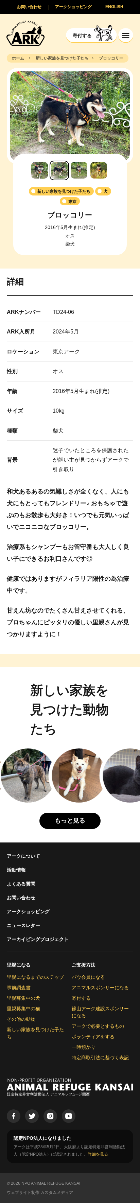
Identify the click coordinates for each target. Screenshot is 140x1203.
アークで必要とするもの (98, 1026)
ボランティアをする (93, 1036)
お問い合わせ (21, 897)
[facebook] (13, 1116)
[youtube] (68, 1116)
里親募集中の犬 (23, 998)
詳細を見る (98, 1154)
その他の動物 (21, 1019)
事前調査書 (19, 987)
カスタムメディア (56, 1192)
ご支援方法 (83, 965)
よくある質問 (21, 883)
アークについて (23, 856)
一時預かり (83, 1047)
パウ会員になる (88, 977)
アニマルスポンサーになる (100, 987)
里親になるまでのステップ (35, 977)
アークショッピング (28, 911)
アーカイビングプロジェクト (38, 939)
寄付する (81, 998)
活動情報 (16, 870)
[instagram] (50, 1116)
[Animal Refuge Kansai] (25, 33)
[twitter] (32, 1116)
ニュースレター (23, 925)
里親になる (19, 965)
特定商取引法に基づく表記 (100, 1057)
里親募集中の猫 (23, 1008)
